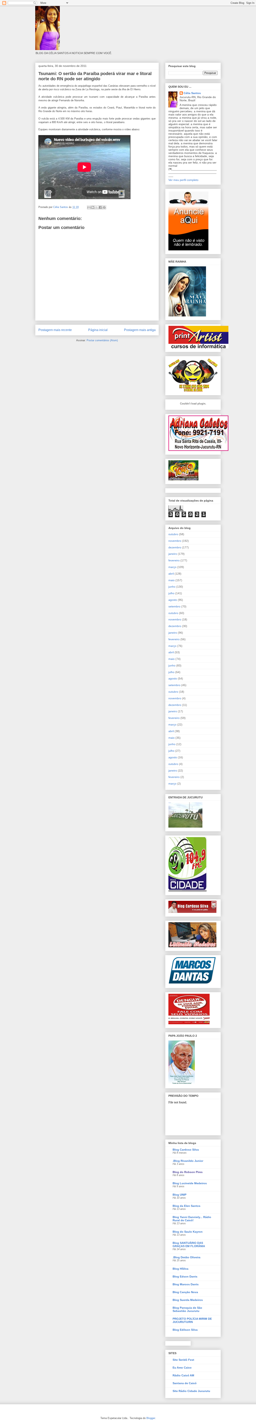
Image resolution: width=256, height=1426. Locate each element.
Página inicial (98, 330)
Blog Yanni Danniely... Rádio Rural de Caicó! (192, 1218)
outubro (173, 534)
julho (171, 593)
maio (171, 580)
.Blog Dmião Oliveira (186, 1257)
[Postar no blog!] (93, 207)
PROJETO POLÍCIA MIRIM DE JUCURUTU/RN (192, 1320)
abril (171, 573)
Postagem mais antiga (140, 330)
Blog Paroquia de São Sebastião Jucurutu (187, 1309)
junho (171, 586)
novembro (174, 540)
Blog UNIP (179, 1194)
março (172, 567)
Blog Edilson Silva (185, 1329)
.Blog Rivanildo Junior (188, 1160)
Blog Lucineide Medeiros (190, 1183)
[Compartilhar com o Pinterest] (104, 207)
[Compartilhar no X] (97, 207)
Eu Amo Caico (182, 1367)
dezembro (174, 547)
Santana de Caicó (185, 1383)
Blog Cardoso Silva (186, 1149)
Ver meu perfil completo (183, 180)
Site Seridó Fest (183, 1359)
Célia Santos (192, 93)
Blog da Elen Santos (186, 1205)
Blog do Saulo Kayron (188, 1231)
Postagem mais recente (55, 330)
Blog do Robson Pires (188, 1172)
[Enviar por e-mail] (89, 207)
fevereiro (174, 560)
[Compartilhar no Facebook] (100, 207)
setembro (174, 606)
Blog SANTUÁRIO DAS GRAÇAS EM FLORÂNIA (189, 1244)
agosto (172, 599)
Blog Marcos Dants (186, 1284)
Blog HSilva (180, 1268)
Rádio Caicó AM (183, 1375)
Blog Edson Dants (185, 1276)
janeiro (172, 553)
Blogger (150, 1418)
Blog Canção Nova (185, 1292)
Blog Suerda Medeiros (188, 1300)
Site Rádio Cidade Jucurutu (191, 1391)
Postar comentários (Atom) (102, 340)
